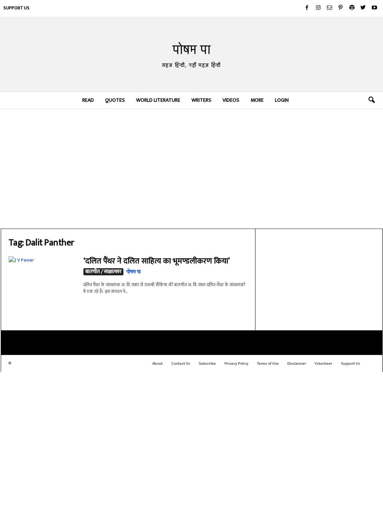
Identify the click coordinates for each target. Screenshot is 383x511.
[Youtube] (374, 8)
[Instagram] (318, 8)
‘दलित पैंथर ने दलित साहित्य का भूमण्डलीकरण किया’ (156, 260)
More (257, 100)
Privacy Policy (236, 363)
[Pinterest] (340, 8)
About (157, 363)
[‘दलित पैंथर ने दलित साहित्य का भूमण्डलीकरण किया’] (42, 281)
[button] (371, 100)
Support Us (16, 8)
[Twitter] (363, 8)
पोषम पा (133, 271)
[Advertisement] (192, 168)
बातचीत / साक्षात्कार (103, 271)
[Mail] (329, 8)
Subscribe (207, 363)
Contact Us (180, 363)
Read (88, 100)
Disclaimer (296, 363)
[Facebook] (307, 8)
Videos (231, 100)
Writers (201, 100)
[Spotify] (351, 8)
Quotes (115, 100)
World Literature (158, 100)
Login (282, 100)
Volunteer (323, 363)
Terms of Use (268, 363)
